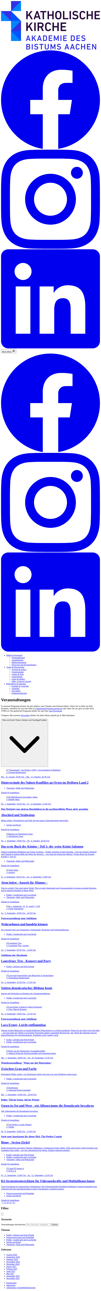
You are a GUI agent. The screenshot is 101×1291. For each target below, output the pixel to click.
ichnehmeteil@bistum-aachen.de (48, 708)
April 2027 (10, 1271)
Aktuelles (15, 688)
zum (51, 711)
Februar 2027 (11, 1269)
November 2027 (13, 1278)
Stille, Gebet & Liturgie (21, 681)
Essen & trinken (18, 679)
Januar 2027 (11, 1266)
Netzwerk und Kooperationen (24, 665)
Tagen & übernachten (15, 667)
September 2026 (13, 1257)
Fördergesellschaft (19, 693)
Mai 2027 (10, 1274)
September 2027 (13, 1276)
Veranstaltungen (18, 658)
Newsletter (16, 691)
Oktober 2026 (12, 1259)
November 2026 (13, 1262)
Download (57, 711)
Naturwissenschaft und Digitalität (20, 1237)
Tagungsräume (18, 672)
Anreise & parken (19, 669)
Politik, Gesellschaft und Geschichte (21, 1240)
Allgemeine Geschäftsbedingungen (20, 1288)
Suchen (55, 1225)
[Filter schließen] (2, 1214)
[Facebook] (50, 148)
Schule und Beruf (13, 1242)
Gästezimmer (17, 677)
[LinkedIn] (50, 348)
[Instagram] (50, 248)
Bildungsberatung (19, 662)
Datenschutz (11, 1283)
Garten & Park (18, 674)
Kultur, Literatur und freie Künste (20, 1235)
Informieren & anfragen (16, 684)
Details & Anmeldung (10, 792)
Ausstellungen (17, 660)
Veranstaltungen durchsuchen (13, 1224)
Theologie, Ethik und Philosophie (20, 1244)
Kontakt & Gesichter (20, 686)
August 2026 (11, 1255)
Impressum (10, 1285)
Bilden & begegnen (14, 655)
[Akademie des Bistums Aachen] (50, 49)
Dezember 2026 (13, 1264)
